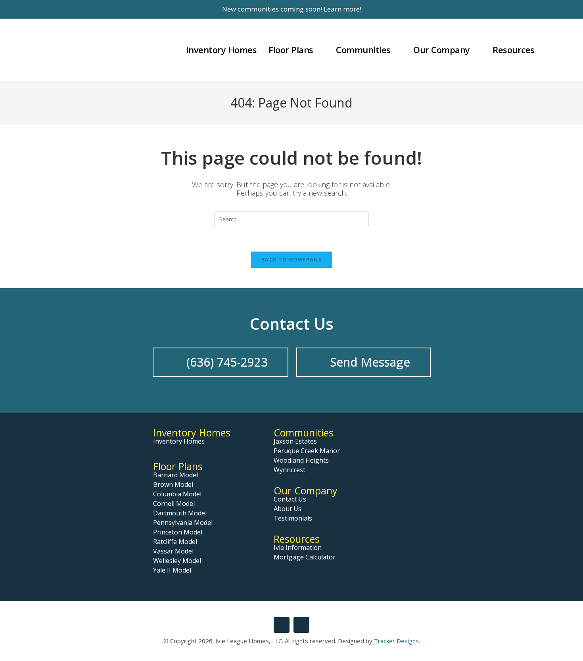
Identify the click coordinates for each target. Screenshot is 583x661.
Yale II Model (172, 570)
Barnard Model (175, 475)
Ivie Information (298, 547)
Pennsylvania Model (183, 522)
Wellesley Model (177, 560)
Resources (297, 539)
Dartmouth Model (180, 513)
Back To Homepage (291, 259)
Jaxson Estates (295, 441)
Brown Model (173, 484)
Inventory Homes (191, 432)
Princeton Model (177, 532)
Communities (304, 432)
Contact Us (290, 499)
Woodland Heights (301, 460)
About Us (287, 508)
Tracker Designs (396, 641)
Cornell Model (174, 503)
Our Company (306, 490)
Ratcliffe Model (175, 541)
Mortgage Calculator (305, 557)
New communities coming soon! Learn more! (291, 8)
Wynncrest (289, 469)
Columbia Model (177, 494)
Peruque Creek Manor (307, 450)
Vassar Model (173, 551)
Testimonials (293, 518)
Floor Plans (178, 466)
